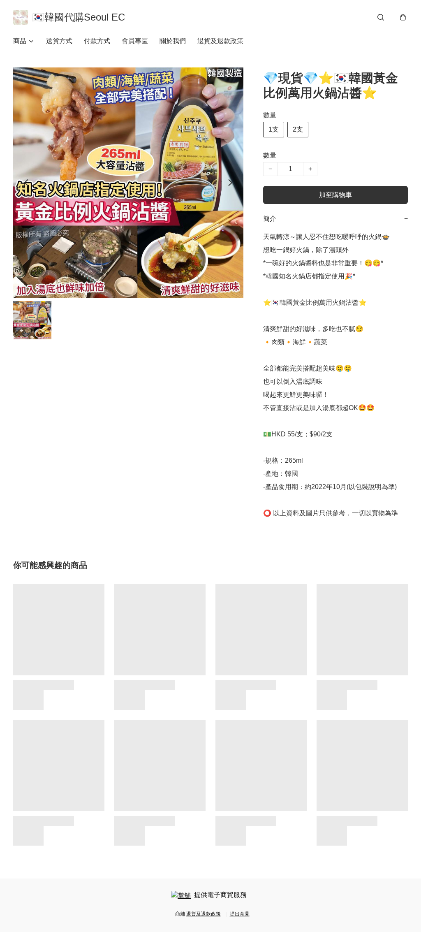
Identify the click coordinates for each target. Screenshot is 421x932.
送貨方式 (59, 40)
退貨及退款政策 (220, 40)
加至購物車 (335, 194)
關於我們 (173, 40)
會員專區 (135, 40)
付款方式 (97, 40)
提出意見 (240, 914)
